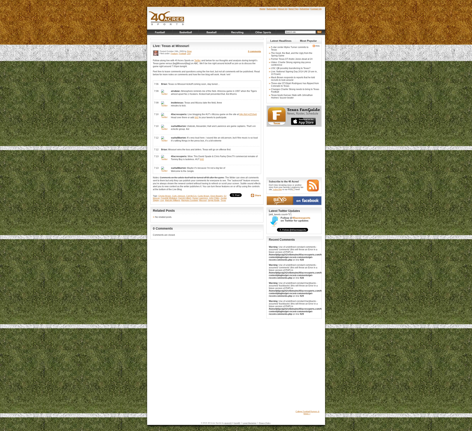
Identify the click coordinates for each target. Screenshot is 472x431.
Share (258, 195)
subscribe (277, 189)
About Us (282, 9)
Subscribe (272, 9)
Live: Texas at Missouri (171, 46)
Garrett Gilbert (184, 198)
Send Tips (294, 9)
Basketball (186, 32)
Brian (189, 51)
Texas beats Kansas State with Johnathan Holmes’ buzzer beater (292, 96)
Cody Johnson (178, 196)
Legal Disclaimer (249, 423)
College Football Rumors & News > (307, 412)
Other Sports (263, 32)
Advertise (304, 9)
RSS (317, 46)
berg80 (237, 423)
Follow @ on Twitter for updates (295, 219)
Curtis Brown (203, 196)
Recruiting (237, 32)
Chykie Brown (164, 196)
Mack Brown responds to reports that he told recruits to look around (293, 78)
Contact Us (316, 9)
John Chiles (214, 198)
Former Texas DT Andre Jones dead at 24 (292, 59)
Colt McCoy (191, 196)
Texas (223, 200)
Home (262, 9)
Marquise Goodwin (189, 200)
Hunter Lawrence (200, 198)
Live (189, 53)
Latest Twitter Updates (284, 210)
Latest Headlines (280, 40)
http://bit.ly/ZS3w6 (248, 114)
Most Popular (308, 40)
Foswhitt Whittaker (169, 198)
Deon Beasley (216, 196)
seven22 (228, 423)
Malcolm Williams (172, 200)
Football (160, 32)
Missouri (203, 200)
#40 (197, 117)
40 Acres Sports (167, 19)
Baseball (212, 32)
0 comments (254, 51)
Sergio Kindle (213, 200)
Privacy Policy (264, 423)
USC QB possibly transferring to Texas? (290, 68)
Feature (174, 53)
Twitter (197, 60)
